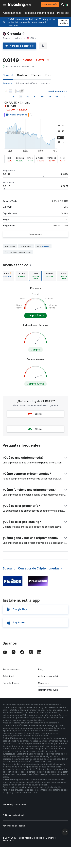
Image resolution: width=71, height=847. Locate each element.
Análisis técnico (15, 265)
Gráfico (22, 75)
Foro (48, 75)
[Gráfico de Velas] (6, 91)
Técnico (36, 75)
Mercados (46, 83)
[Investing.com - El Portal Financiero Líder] (19, 5)
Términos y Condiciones (14, 804)
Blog (40, 669)
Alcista (38, 429)
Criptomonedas (12, 12)
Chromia (45, 246)
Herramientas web (48, 689)
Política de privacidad (13, 815)
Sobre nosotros (11, 669)
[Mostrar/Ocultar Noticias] (22, 91)
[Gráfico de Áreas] (10, 91)
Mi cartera (43, 683)
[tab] (7, 276)
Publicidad (8, 676)
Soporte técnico (11, 683)
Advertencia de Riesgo (14, 826)
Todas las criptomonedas (39, 12)
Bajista (38, 413)
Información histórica (26, 83)
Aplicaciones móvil (48, 676)
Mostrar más (36, 234)
